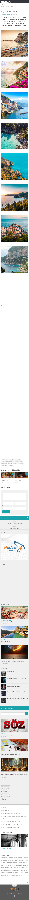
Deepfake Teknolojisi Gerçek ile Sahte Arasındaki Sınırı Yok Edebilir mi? (15, 685)
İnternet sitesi (5, 506)
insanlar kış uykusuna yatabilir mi (6, 865)
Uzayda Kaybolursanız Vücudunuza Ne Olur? (16, 692)
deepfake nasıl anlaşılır (19, 857)
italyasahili (16, 461)
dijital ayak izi (9, 858)
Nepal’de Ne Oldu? (11, 671)
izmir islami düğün (5, 793)
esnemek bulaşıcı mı (4, 863)
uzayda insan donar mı (17, 873)
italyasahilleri (11, 459)
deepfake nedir (25, 857)
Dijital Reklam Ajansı (5, 786)
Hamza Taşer (7, 14)
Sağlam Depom (4, 798)
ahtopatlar (2, 857)
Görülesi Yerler (19, 5)
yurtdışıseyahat (4, 463)
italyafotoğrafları (18, 459)
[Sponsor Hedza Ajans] (27, 518)
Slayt (7, 6)
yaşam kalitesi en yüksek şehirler (13, 875)
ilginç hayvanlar (16, 863)
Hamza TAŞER (4, 791)
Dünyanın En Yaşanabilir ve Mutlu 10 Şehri (11, 827)
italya (7, 459)
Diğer (2, 660)
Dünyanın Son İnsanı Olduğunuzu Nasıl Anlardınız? (12, 661)
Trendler (12, 6)
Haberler (3, 733)
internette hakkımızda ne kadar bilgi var (21, 867)
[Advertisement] (14, 369)
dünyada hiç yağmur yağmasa (12, 860)
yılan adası (20, 875)
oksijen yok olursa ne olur (24, 872)
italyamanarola (4, 465)
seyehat (2, 752)
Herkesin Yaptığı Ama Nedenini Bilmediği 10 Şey (17, 698)
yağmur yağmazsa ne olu (4, 875)
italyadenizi (15, 463)
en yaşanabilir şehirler (23, 862)
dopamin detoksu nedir (4, 860)
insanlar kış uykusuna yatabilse (16, 865)
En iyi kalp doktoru (5, 790)
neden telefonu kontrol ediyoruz (8, 870)
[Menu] (27, 1)
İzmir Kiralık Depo (4, 799)
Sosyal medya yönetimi (6, 796)
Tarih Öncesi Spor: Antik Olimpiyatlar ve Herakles (12, 622)
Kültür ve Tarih (4, 620)
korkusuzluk (22, 868)
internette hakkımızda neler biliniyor (6, 868)
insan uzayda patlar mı (6, 867)
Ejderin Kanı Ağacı (4, 480)
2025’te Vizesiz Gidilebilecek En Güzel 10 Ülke (10, 754)
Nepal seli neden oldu (24, 870)
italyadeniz (10, 463)
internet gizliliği (12, 867)
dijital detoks (14, 858)
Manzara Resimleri (5, 641)
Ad (3, 501)
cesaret (15, 857)
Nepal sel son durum (4, 872)
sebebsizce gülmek (4, 873)
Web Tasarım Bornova (5, 785)
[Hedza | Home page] (7, 2)
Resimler (3, 6)
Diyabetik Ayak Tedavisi (6, 794)
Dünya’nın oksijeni (17, 862)
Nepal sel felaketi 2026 (16, 870)
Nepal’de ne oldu (9, 872)
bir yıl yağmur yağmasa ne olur (8, 857)
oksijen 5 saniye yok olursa (16, 872)
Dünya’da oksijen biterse (10, 862)
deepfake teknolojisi (4, 858)
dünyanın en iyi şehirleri (20, 860)
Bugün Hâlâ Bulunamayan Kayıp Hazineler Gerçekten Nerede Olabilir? (14, 775)
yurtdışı (21, 461)
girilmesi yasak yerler (10, 863)
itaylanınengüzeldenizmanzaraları (7, 461)
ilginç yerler (20, 863)
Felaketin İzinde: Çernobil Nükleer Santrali (10, 850)
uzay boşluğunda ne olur (10, 873)
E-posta (17, 501)
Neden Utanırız (18, 480)
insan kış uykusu (24, 863)
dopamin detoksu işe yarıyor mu (20, 858)
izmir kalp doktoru (5, 788)
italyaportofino (10, 465)
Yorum (4, 492)
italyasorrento (21, 463)
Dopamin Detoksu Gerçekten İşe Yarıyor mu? (16, 678)
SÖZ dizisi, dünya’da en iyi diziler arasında (10, 735)
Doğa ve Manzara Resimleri (7, 5)
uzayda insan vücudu (24, 873)
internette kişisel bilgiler (16, 868)
